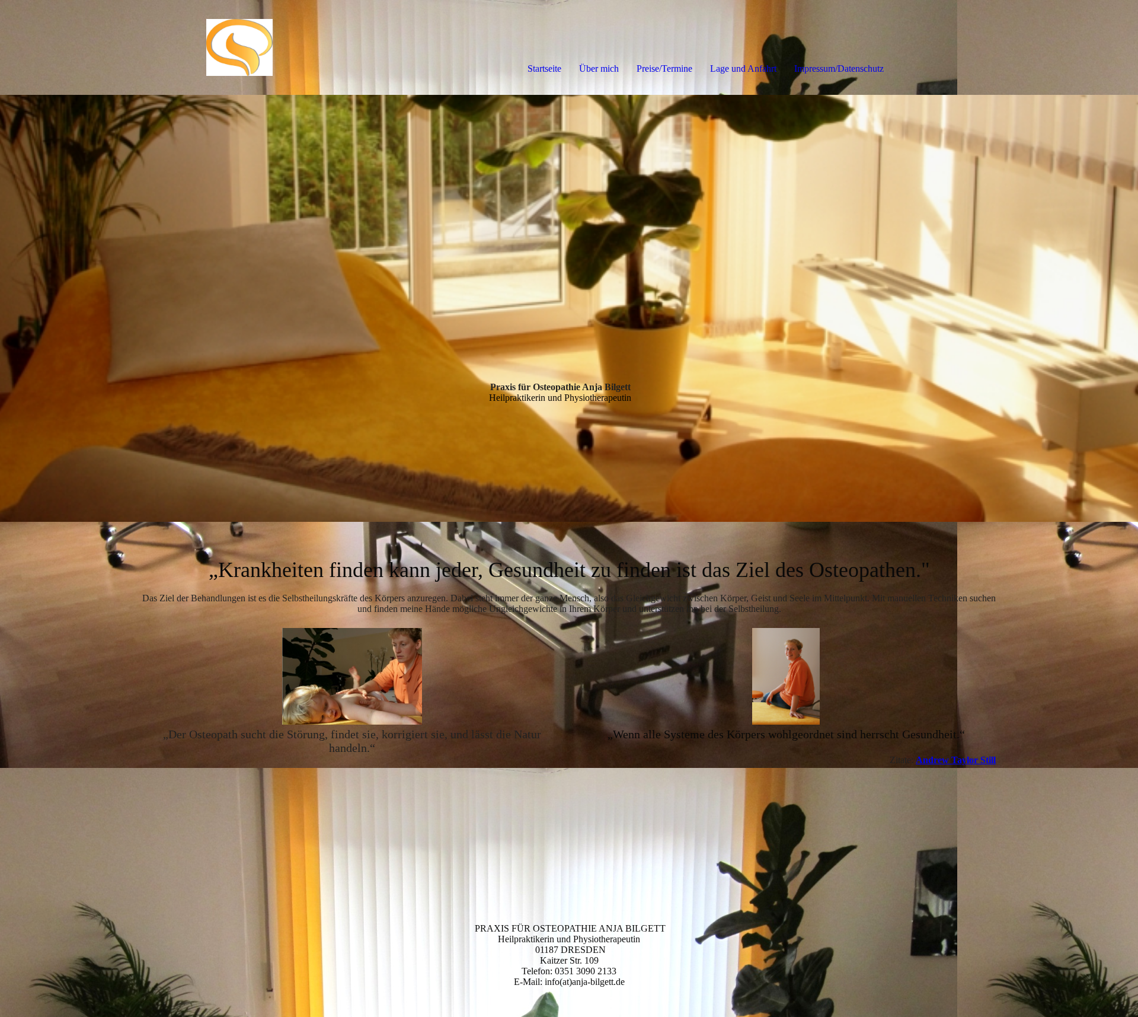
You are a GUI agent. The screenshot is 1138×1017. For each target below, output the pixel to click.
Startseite (544, 68)
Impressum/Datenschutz (839, 68)
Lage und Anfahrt (743, 68)
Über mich (599, 68)
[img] (136, 47)
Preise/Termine (664, 68)
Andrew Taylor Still (956, 760)
